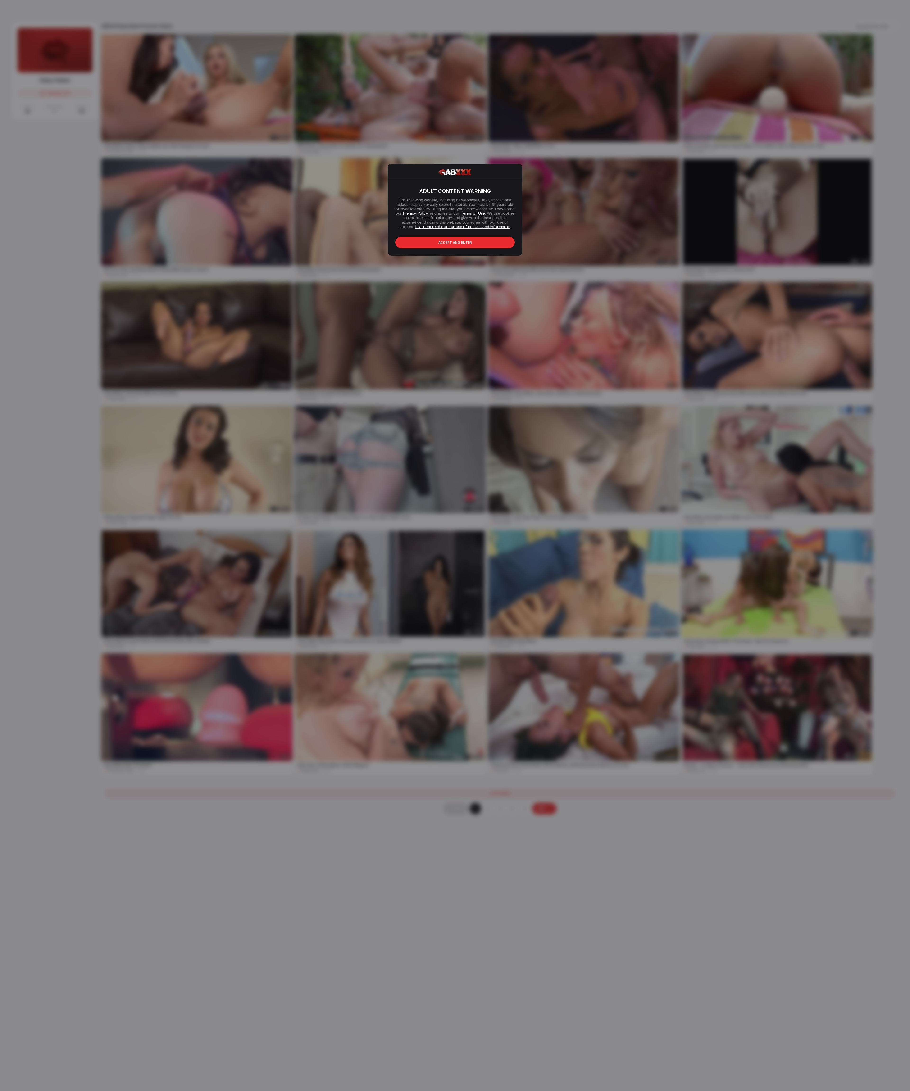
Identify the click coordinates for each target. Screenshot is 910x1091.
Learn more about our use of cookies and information (462, 226)
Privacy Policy (415, 213)
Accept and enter (455, 242)
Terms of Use (473, 213)
